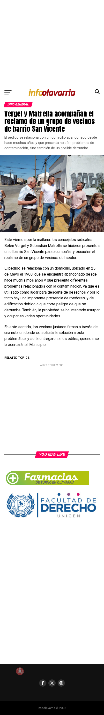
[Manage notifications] (20, 671)
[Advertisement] (52, 43)
